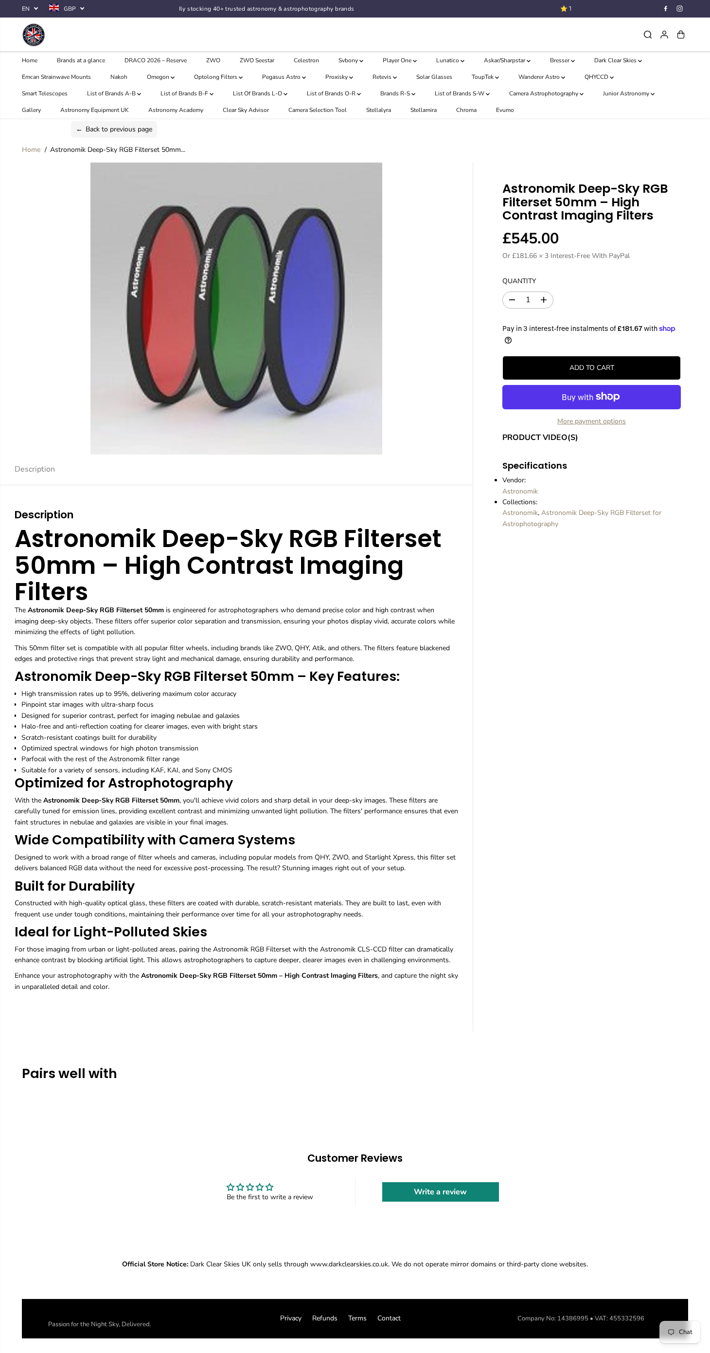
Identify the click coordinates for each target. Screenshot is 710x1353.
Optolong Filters (216, 77)
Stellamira (423, 110)
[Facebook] (666, 9)
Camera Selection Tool (317, 110)
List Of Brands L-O (258, 93)
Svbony (348, 60)
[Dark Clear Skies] (133, 35)
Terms (357, 1318)
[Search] (647, 34)
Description (35, 469)
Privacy (291, 1318)
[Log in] (664, 34)
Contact (389, 1318)
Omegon (159, 77)
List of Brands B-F (185, 93)
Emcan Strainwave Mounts (56, 77)
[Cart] (681, 34)
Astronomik (520, 490)
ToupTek (483, 77)
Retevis (383, 77)
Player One (398, 60)
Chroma (466, 110)
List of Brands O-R (332, 93)
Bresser (560, 60)
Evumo (505, 110)
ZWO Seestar (257, 60)
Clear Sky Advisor (246, 110)
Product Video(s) (540, 437)
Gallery (31, 110)
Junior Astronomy (627, 93)
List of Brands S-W (460, 93)
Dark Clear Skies (616, 60)
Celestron (306, 60)
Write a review (440, 1192)
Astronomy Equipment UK (94, 110)
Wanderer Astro (539, 77)
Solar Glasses (434, 77)
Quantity (519, 281)
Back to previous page (114, 129)
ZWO (213, 60)
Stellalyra (378, 110)
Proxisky (337, 77)
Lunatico (448, 60)
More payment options (591, 420)
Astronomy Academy (175, 110)
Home (29, 60)
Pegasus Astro (282, 77)
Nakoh (118, 77)
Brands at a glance (81, 60)
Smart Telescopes (45, 93)
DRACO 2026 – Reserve (155, 60)
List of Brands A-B (112, 93)
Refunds (324, 1318)
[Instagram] (680, 9)
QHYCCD (597, 77)
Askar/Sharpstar (505, 60)
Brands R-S (395, 93)
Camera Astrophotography (544, 93)
